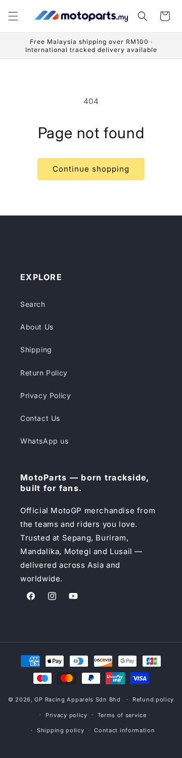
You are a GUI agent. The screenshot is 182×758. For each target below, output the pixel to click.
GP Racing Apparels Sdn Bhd (77, 699)
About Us (37, 326)
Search (33, 304)
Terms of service (122, 715)
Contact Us (40, 418)
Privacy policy (66, 715)
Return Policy (44, 372)
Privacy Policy (45, 395)
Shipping (36, 349)
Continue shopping (91, 169)
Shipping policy (60, 730)
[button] (13, 16)
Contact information (124, 730)
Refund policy (153, 699)
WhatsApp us (44, 441)
